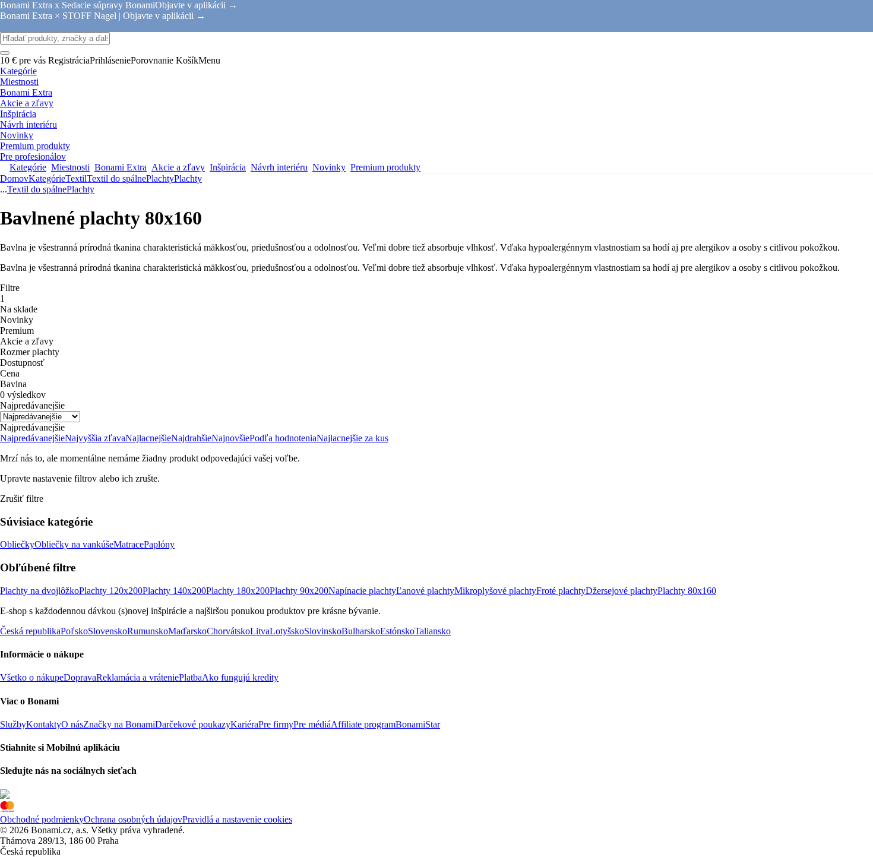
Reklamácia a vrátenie (137, 677)
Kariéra (244, 724)
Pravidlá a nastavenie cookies (237, 819)
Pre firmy (275, 724)
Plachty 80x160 (686, 591)
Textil (76, 178)
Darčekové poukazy (192, 724)
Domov (14, 178)
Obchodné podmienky (42, 819)
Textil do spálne (116, 178)
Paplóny (159, 544)
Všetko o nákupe (32, 677)
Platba (190, 677)
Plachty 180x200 (238, 591)
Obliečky (17, 544)
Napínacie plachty (362, 591)
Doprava (80, 677)
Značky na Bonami (119, 724)
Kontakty (43, 724)
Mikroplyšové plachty (495, 591)
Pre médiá (312, 724)
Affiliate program (363, 724)
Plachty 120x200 (111, 591)
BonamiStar (418, 724)
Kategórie (47, 178)
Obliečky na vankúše (73, 544)
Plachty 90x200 (299, 591)
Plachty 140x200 (174, 591)
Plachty (188, 178)
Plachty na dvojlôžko (39, 591)
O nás (72, 724)
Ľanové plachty (425, 591)
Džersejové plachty (621, 591)
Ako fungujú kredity (240, 677)
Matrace (128, 544)
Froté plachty (561, 591)
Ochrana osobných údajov (133, 819)
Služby (13, 724)
